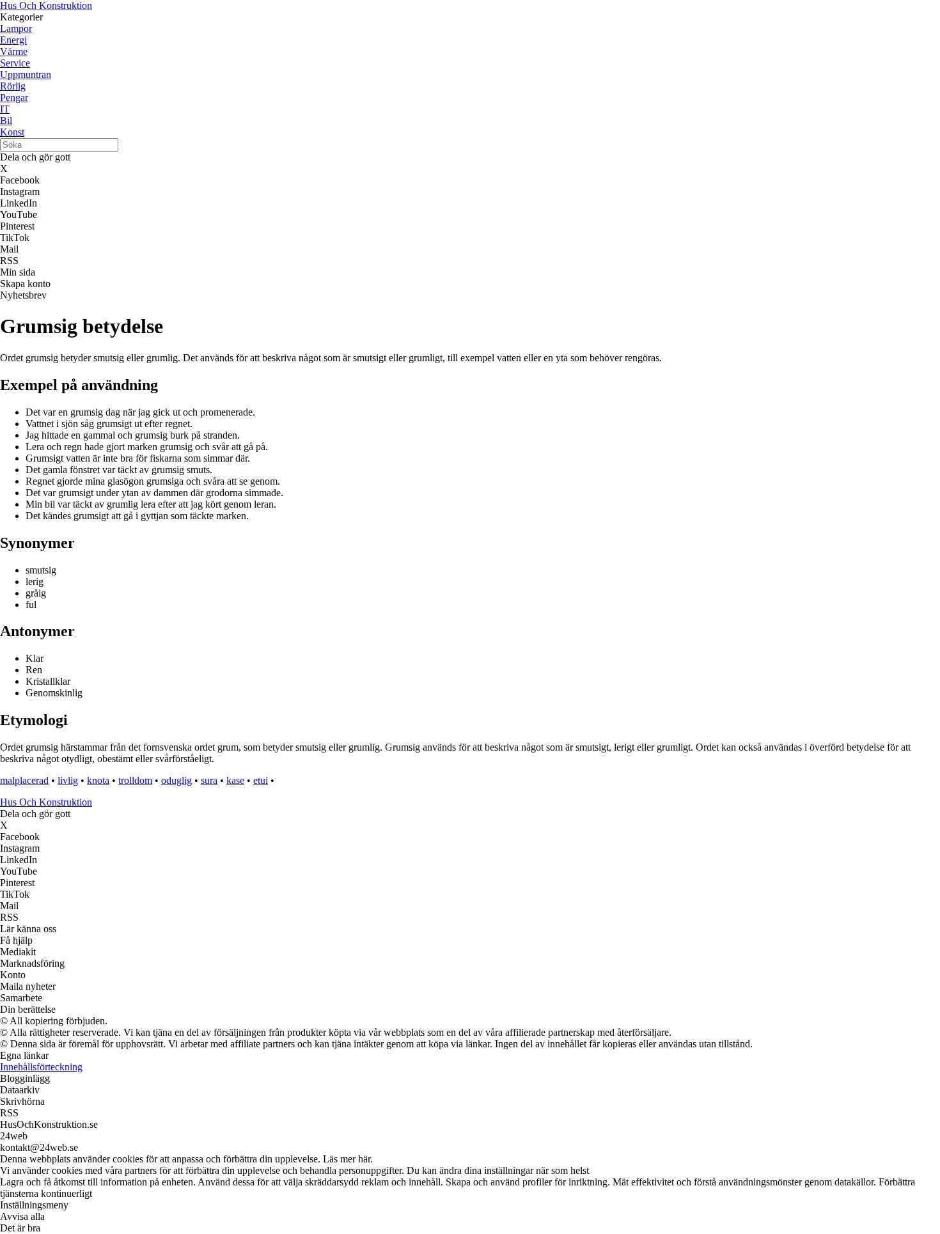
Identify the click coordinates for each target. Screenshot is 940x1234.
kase (235, 780)
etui (260, 780)
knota (98, 780)
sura (209, 780)
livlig (68, 780)
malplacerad (24, 780)
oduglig (176, 780)
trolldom (135, 780)
